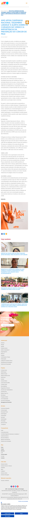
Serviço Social (4, 422)
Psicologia (3, 420)
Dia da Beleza (4, 386)
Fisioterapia (3, 415)
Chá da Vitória (4, 380)
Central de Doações (5, 408)
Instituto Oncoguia (5, 474)
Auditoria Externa (4, 435)
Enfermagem (4, 413)
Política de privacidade (23, 501)
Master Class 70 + (4, 393)
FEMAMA (3, 467)
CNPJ (2, 430)
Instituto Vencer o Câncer (6, 465)
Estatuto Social (4, 348)
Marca (2, 353)
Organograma (4, 351)
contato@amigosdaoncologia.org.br (16, 493)
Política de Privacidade (6, 364)
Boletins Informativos (5, 439)
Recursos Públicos (5, 437)
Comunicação (4, 410)
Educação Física (4, 411)
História (2, 342)
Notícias (6, 11)
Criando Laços (4, 384)
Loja (2, 452)
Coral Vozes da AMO (5, 382)
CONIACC (3, 471)
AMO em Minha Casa (5, 375)
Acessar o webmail (5, 480)
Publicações (3, 358)
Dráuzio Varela (4, 464)
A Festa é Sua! (4, 370)
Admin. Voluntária (5, 349)
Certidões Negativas (5, 434)
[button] (27, 22)
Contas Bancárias (4, 432)
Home (2, 11)
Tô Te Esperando (4, 398)
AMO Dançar (3, 372)
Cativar (2, 379)
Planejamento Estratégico (6, 362)
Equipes (2, 355)
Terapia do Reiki (4, 396)
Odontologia (3, 419)
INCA (2, 469)
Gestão (2, 346)
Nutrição (3, 417)
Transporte (3, 424)
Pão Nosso (3, 395)
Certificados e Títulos (5, 357)
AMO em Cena (4, 373)
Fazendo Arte (4, 391)
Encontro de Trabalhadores (7, 389)
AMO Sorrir (3, 377)
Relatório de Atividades (6, 441)
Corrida (2, 456)
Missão (2, 344)
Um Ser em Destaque (5, 400)
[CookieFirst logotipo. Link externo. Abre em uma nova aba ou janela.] (1, 502)
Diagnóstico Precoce (5, 388)
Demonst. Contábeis (14, 434)
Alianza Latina (4, 473)
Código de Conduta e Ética (6, 360)
